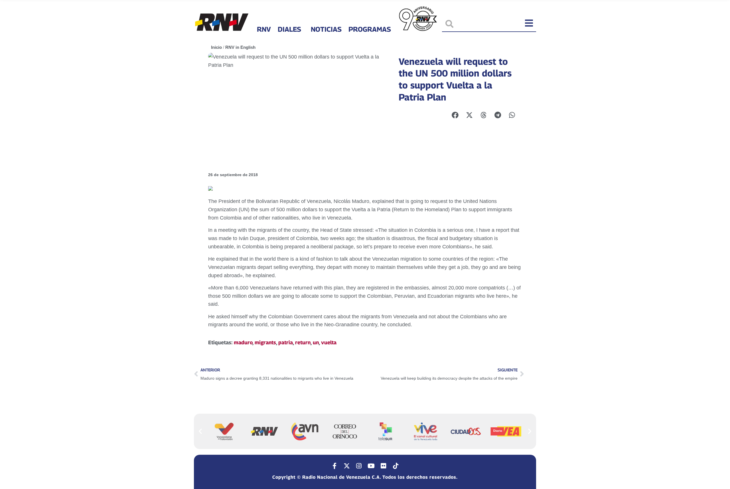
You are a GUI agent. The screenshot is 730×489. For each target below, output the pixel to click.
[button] (200, 431)
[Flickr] (383, 465)
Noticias (326, 29)
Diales (289, 29)
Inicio (216, 47)
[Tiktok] (395, 465)
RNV (264, 29)
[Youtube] (371, 465)
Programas (369, 29)
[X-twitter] (346, 465)
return (303, 342)
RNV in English (240, 47)
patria (285, 342)
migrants (265, 342)
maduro (243, 342)
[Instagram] (359, 465)
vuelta (328, 342)
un (316, 342)
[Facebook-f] (334, 465)
